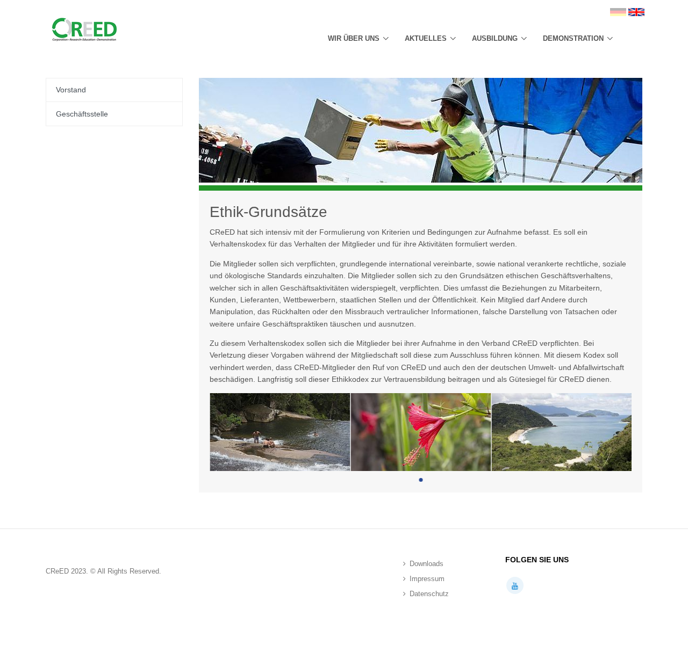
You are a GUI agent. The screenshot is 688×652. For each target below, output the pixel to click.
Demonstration (573, 38)
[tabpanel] (280, 432)
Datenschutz (429, 594)
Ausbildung (495, 38)
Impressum (427, 579)
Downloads (426, 564)
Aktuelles (426, 38)
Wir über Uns (353, 38)
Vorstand (71, 89)
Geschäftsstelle (82, 114)
